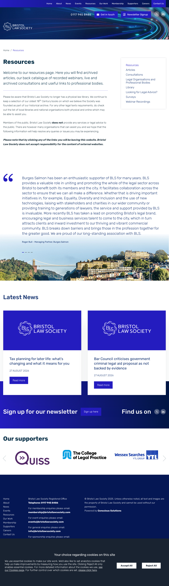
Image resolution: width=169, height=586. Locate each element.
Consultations (134, 74)
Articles (130, 69)
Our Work (103, 3)
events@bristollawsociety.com (46, 521)
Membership (118, 3)
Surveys (131, 96)
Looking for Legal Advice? (141, 92)
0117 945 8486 (81, 14)
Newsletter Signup (137, 14)
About (59, 3)
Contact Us (158, 3)
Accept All (126, 565)
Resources (90, 3)
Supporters (133, 3)
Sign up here (91, 411)
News (68, 3)
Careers (145, 3)
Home (49, 3)
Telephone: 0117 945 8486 (43, 502)
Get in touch (108, 14)
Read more (19, 380)
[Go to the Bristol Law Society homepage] (17, 14)
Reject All (151, 565)
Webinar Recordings (138, 101)
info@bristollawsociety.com (44, 531)
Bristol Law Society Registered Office (47, 498)
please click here (87, 570)
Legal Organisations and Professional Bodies (140, 81)
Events (78, 3)
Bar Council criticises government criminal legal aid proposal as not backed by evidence (122, 363)
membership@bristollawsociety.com (49, 512)
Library (130, 87)
